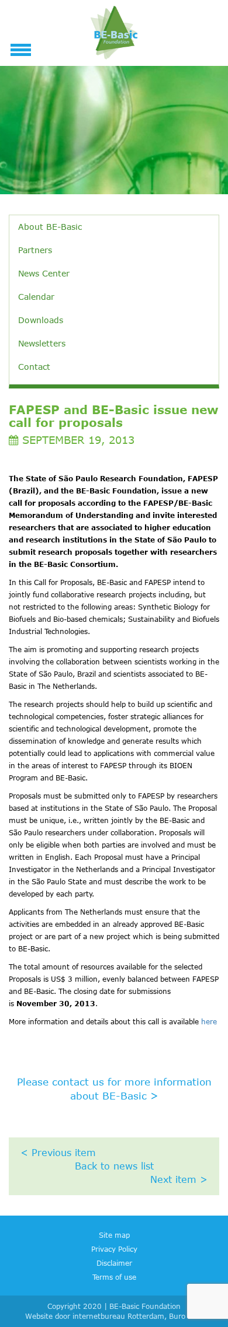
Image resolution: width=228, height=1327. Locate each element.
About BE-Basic (50, 227)
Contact (34, 367)
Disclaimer (114, 1263)
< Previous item (58, 1152)
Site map (114, 1235)
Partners (35, 250)
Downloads (40, 320)
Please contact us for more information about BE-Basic (114, 1088)
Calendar (36, 297)
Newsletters (41, 343)
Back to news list (114, 1166)
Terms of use (114, 1277)
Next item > (179, 1179)
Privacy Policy (114, 1249)
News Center (44, 273)
